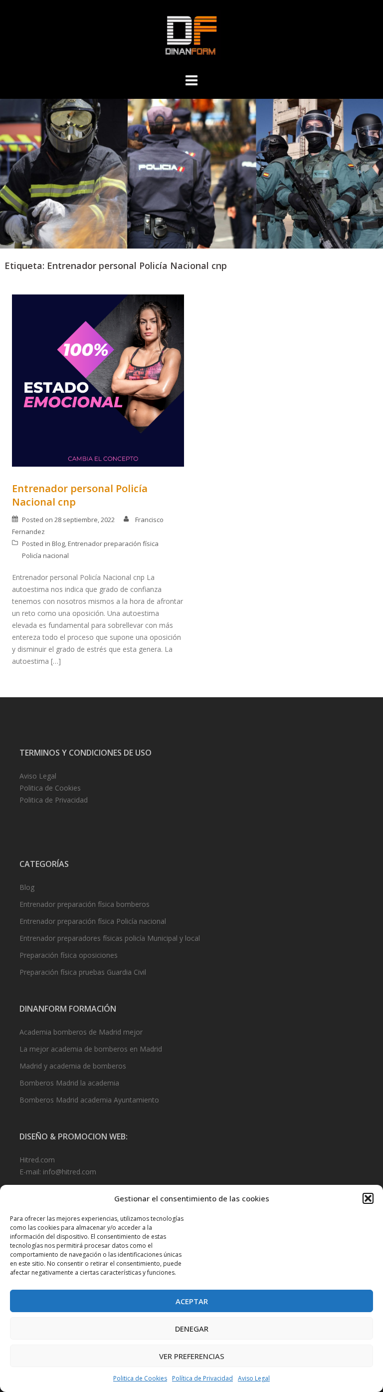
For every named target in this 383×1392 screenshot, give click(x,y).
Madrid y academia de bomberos (72, 1066)
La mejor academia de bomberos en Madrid (90, 1049)
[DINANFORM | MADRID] (191, 37)
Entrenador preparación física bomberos (84, 904)
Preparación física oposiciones (68, 955)
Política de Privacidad (202, 1378)
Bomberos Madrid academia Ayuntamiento (89, 1100)
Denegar (191, 1329)
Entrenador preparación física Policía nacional (92, 921)
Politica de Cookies (140, 1378)
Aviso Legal (254, 1378)
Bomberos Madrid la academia (69, 1083)
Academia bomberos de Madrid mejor (81, 1032)
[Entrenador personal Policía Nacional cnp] (98, 380)
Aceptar (192, 1301)
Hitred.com (37, 1159)
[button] (368, 1198)
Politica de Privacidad (53, 800)
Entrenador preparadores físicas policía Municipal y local (109, 938)
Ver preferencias (191, 1356)
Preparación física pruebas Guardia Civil (82, 972)
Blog (58, 543)
